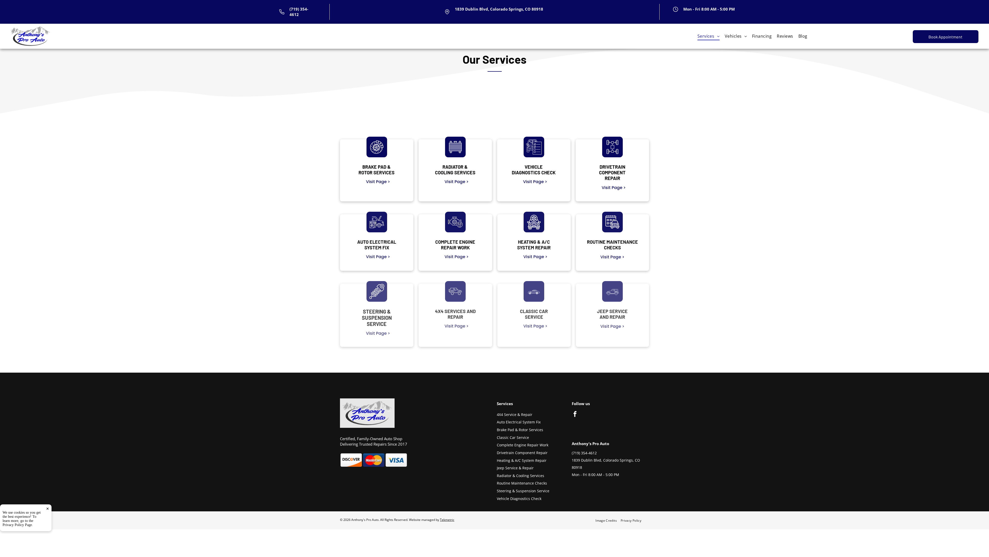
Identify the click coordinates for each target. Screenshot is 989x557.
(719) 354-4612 (584, 452)
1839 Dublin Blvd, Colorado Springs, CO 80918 (499, 9)
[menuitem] (708, 36)
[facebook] (574, 414)
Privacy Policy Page (17, 525)
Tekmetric (447, 520)
